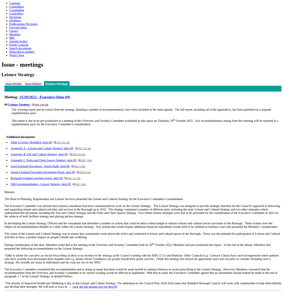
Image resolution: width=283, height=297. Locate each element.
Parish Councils (18, 44)
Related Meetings (56, 84)
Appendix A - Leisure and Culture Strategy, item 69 (51, 148)
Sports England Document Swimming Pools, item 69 (51, 172)
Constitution (16, 10)
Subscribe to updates (21, 51)
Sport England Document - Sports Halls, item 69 (48, 166)
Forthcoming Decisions (23, 24)
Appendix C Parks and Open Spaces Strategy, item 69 (51, 160)
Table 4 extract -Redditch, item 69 (40, 142)
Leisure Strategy (28, 104)
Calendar (14, 3)
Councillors (16, 13)
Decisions (15, 17)
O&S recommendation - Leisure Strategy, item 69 (48, 184)
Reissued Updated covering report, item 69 (45, 178)
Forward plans (18, 27)
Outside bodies (18, 41)
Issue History (33, 84)
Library (13, 31)
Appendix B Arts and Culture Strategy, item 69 (48, 154)
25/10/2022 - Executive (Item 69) (44, 97)
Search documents (20, 48)
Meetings (14, 34)
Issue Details (13, 84)
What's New (16, 55)
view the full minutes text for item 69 (95, 286)
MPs (12, 38)
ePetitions (15, 20)
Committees (16, 6)
